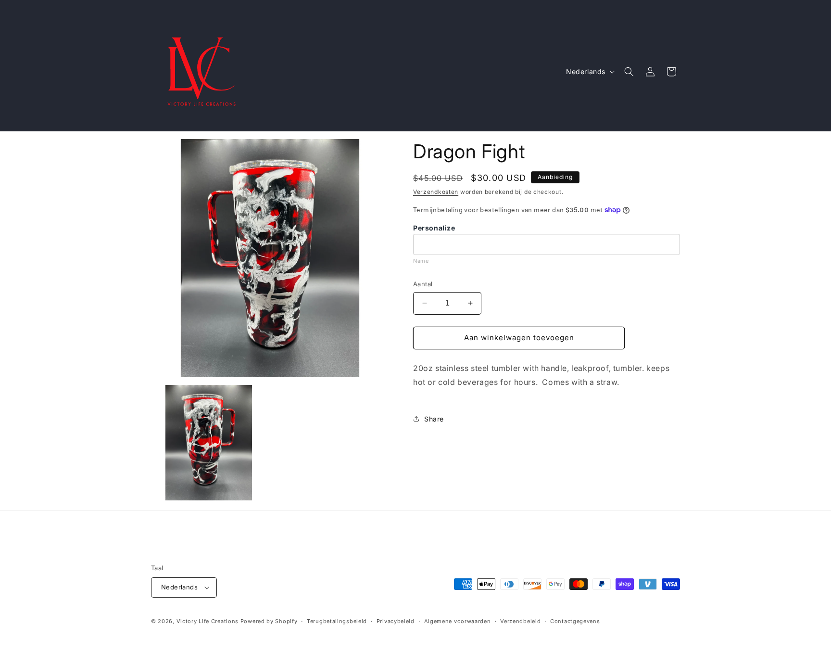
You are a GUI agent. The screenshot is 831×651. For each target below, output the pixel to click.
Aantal (422, 284)
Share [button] (434, 419)
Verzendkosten (435, 191)
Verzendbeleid (520, 621)
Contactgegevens (575, 621)
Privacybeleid (396, 621)
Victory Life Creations (207, 621)
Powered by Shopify (269, 621)
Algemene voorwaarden (457, 621)
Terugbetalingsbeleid (337, 621)
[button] (629, 71)
